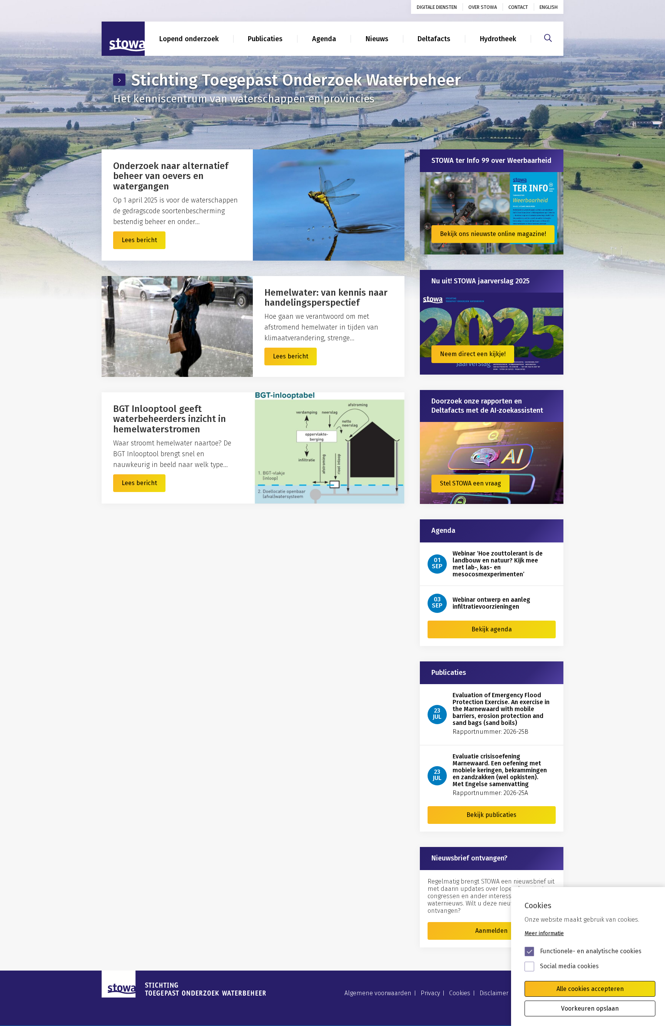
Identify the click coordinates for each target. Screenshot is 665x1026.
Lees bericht (139, 240)
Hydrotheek (498, 39)
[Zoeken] (548, 37)
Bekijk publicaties (491, 814)
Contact (518, 7)
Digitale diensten (437, 7)
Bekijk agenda (491, 629)
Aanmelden (491, 930)
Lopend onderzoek (189, 39)
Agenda (324, 39)
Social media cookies (569, 966)
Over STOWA (482, 7)
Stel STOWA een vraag (470, 483)
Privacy (430, 993)
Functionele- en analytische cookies (591, 951)
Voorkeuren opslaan (590, 1008)
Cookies (459, 993)
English (549, 7)
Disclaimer (494, 993)
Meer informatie (544, 933)
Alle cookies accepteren (590, 989)
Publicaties (265, 39)
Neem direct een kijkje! (473, 354)
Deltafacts (434, 39)
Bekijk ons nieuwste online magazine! (493, 234)
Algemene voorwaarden (377, 993)
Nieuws (377, 39)
